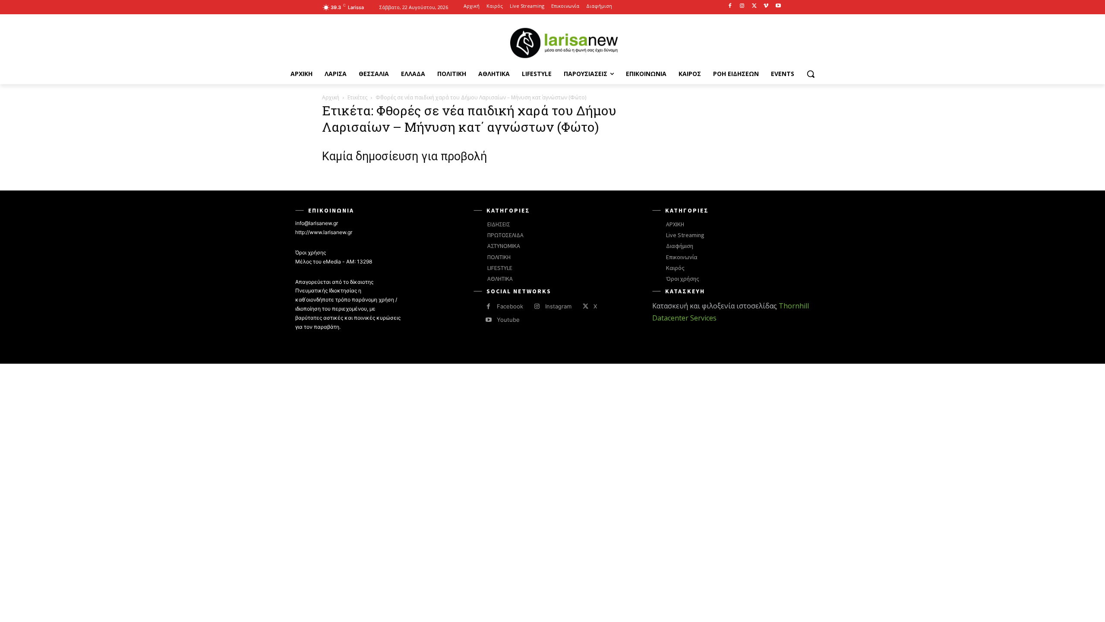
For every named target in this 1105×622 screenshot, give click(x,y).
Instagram (558, 306)
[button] (810, 73)
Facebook (510, 306)
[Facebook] (730, 6)
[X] (754, 6)
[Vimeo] (766, 6)
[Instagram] (742, 6)
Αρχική (330, 97)
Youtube (508, 319)
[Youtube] (778, 6)
